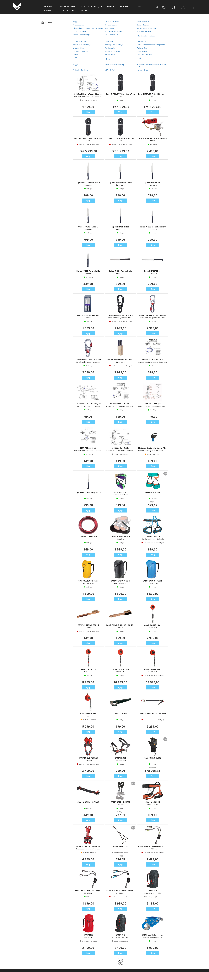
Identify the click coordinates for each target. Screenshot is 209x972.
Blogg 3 (75, 64)
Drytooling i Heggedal (144, 54)
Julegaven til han (78, 48)
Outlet (110, 7)
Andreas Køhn (110, 54)
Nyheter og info (68, 10)
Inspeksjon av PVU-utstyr (81, 45)
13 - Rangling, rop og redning (147, 28)
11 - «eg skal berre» (79, 31)
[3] (120, 959)
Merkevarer (49, 10)
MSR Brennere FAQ (112, 35)
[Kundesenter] (174, 8)
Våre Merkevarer (67, 7)
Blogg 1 (108, 59)
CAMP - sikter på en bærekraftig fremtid (151, 45)
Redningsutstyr (110, 48)
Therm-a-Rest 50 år (112, 22)
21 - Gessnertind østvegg (113, 31)
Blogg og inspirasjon (91, 7)
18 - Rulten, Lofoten (80, 41)
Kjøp (88, 112)
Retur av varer (110, 28)
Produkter (49, 7)
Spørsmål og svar (111, 25)
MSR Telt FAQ (110, 70)
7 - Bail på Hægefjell (144, 31)
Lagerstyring (109, 41)
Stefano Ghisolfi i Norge (81, 35)
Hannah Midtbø (142, 70)
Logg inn (183, 8)
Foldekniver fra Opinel (80, 70)
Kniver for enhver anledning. (114, 64)
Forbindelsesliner (143, 22)
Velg (120, 112)
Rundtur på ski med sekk (146, 36)
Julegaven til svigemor (112, 51)
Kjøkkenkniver (142, 51)
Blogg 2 (75, 22)
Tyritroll (75, 54)
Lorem (75, 58)
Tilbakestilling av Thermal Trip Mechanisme (88, 28)
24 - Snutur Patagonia (80, 51)
